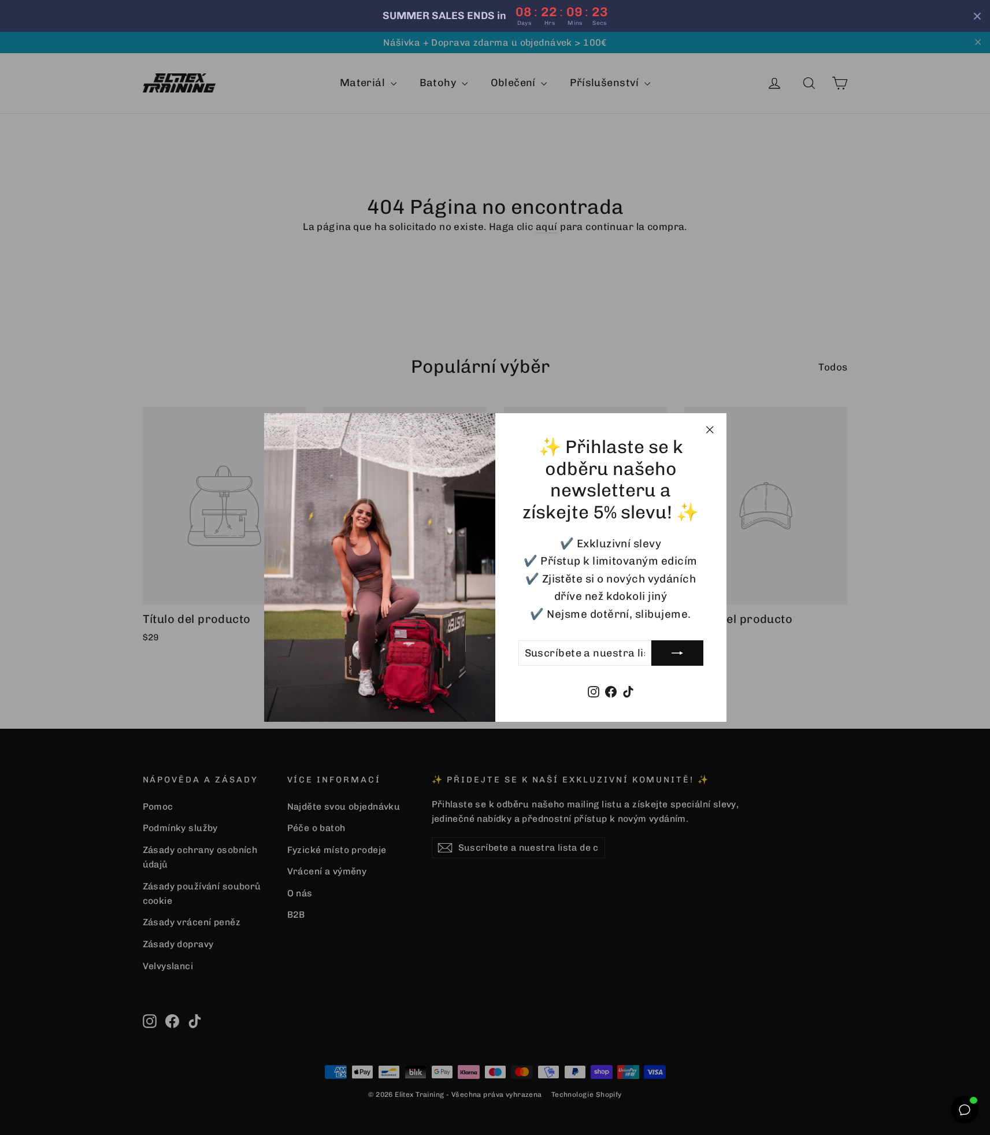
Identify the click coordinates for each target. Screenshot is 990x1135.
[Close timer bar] (977, 16)
